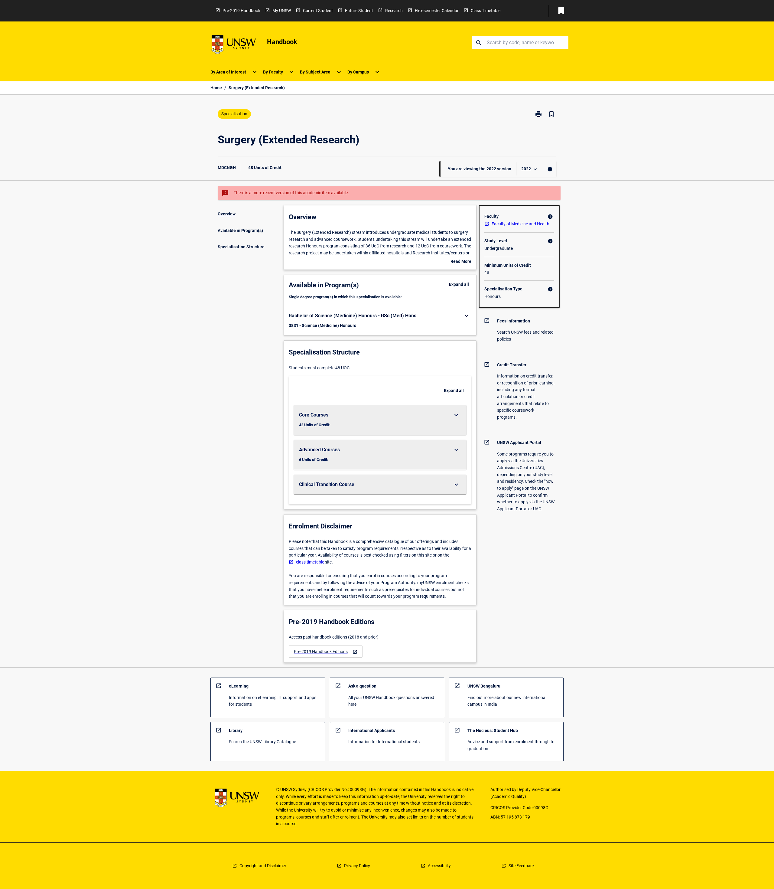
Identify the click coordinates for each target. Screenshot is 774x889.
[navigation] (326, 652)
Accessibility (439, 865)
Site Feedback (522, 865)
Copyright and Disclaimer (262, 865)
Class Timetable (485, 10)
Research (394, 10)
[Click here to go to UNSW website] (233, 45)
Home (216, 87)
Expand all (459, 284)
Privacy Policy (357, 865)
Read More (460, 262)
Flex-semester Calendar (437, 10)
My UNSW (281, 10)
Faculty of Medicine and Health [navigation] (520, 223)
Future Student (359, 10)
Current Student (318, 10)
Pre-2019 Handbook (241, 10)
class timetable (310, 562)
